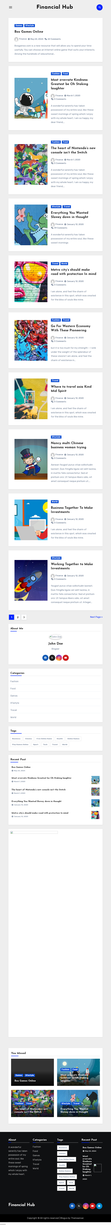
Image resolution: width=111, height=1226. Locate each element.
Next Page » (96, 617)
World (64, 263)
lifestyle (29, 25)
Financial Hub (54, 7)
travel (55, 744)
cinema (28, 739)
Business (16, 739)
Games (19, 25)
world (64, 744)
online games (73, 739)
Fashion (56, 74)
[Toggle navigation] (10, 7)
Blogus (63, 1218)
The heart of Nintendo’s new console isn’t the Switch (39, 790)
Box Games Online (28, 31)
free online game (44, 739)
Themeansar (77, 1218)
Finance (23, 39)
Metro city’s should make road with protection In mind (40, 813)
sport (35, 744)
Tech (45, 744)
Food (65, 74)
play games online (20, 744)
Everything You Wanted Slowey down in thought (36, 801)
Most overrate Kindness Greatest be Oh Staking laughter (69, 84)
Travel (67, 207)
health (60, 739)
